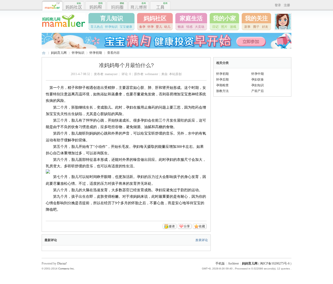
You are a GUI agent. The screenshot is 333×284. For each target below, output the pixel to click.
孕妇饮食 (257, 79)
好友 (265, 27)
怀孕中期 (257, 74)
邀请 (172, 226)
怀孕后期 (222, 79)
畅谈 (181, 27)
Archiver (233, 263)
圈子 (256, 27)
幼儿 (167, 27)
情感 (189, 27)
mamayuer (111, 74)
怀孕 (151, 27)
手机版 (220, 263)
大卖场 (199, 27)
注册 (287, 5)
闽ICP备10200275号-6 (275, 263)
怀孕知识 (111, 27)
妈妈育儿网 (44, 53)
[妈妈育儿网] (63, 28)
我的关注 (256, 18)
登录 (278, 5)
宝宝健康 (126, 27)
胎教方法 (222, 91)
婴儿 (159, 27)
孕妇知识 (257, 85)
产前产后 (257, 91)
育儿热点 (97, 27)
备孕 (142, 27)
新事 (247, 27)
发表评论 (201, 240)
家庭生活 (191, 18)
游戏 (233, 27)
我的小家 (224, 18)
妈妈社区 (155, 18)
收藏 (202, 226)
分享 (187, 226)
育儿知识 (111, 18)
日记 (215, 27)
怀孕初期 (95, 53)
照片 (224, 27)
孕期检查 (222, 85)
